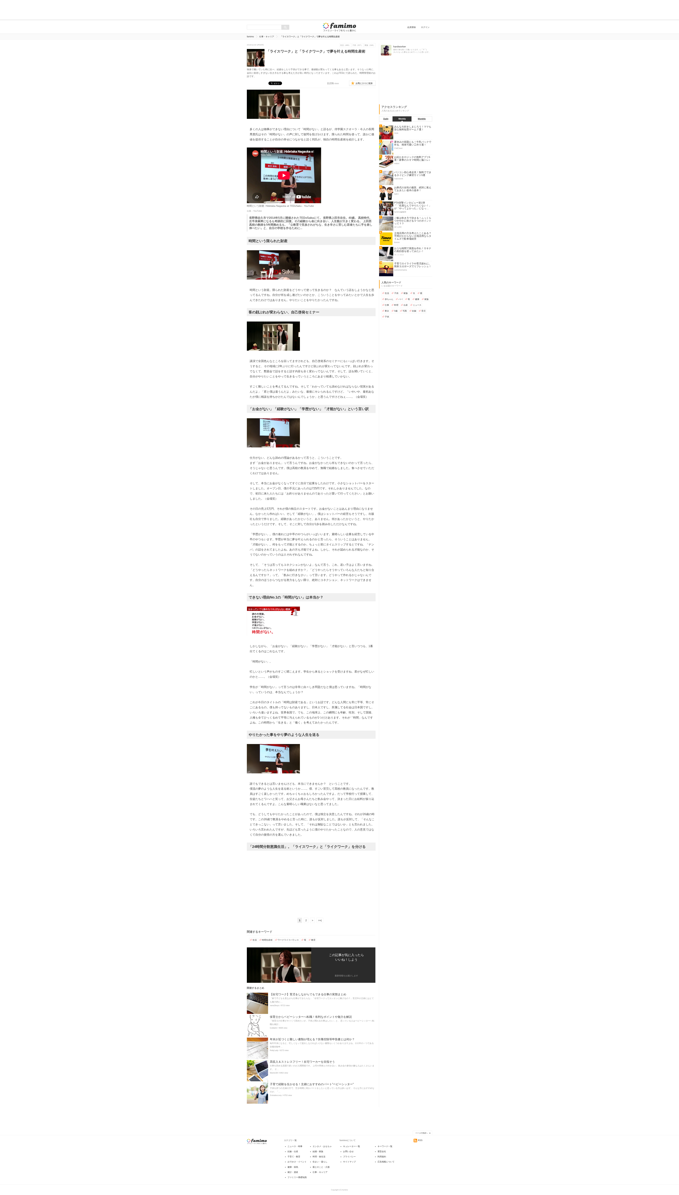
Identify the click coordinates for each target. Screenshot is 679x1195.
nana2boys (274, 1005)
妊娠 (414, 311)
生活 (255, 940)
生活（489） (345, 45)
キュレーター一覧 (351, 1146)
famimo (250, 36)
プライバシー (349, 1156)
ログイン (425, 27)
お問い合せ (348, 1151)
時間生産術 (267, 940)
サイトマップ (349, 1162)
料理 (396, 305)
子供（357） (357, 45)
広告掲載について (386, 1162)
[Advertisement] (339, 10)
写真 (405, 311)
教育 (313, 940)
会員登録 (411, 27)
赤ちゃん (389, 299)
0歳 (395, 311)
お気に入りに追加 (364, 83)
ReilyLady (274, 1050)
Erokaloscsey (276, 1095)
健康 (417, 299)
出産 (406, 305)
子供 (396, 293)
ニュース (417, 305)
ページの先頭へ (421, 1133)
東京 (387, 311)
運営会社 (382, 1151)
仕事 (387, 305)
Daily (385, 119)
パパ (400, 299)
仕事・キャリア (266, 36)
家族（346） (370, 45)
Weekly (402, 119)
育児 (423, 311)
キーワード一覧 (385, 1146)
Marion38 (274, 1073)
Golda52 (273, 1028)
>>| (320, 920)
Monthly (422, 119)
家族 (406, 293)
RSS (420, 1140)
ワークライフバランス (288, 940)
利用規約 (382, 1156)
